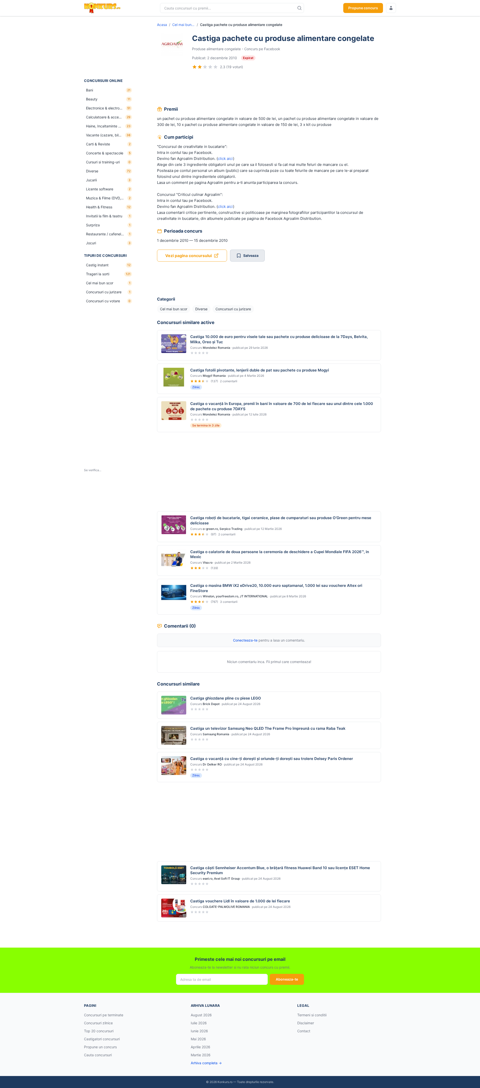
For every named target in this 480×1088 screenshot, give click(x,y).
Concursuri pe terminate (103, 1015)
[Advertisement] (109, 47)
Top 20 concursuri (99, 1031)
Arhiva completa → (206, 1063)
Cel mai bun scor (183, 24)
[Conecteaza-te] (391, 8)
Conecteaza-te (245, 640)
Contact (303, 1031)
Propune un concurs (100, 1047)
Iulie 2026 (199, 1023)
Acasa (162, 24)
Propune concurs (363, 8)
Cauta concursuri (98, 1055)
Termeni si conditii (311, 1015)
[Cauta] (299, 7)
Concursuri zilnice (98, 1023)
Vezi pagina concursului (188, 255)
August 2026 (201, 1015)
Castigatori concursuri (102, 1039)
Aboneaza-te (287, 979)
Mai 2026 (198, 1039)
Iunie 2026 (199, 1031)
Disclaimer (305, 1023)
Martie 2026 (200, 1055)
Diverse (201, 309)
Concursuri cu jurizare (233, 309)
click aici (225, 158)
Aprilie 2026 (200, 1047)
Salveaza (250, 255)
